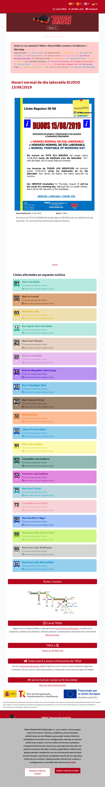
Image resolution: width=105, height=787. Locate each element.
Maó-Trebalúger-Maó (34, 385)
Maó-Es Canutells (32, 355)
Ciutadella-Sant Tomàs (35, 503)
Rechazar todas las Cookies (37, 772)
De (96, 3)
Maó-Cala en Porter (33, 399)
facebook (93, 9)
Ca (80, 3)
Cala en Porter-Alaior (34, 429)
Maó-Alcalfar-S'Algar (33, 517)
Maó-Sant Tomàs (31, 488)
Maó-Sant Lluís (30, 311)
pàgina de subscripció (29, 666)
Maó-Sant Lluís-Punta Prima (38, 532)
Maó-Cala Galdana (32, 444)
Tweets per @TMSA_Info (52, 650)
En (88, 3)
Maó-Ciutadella (30, 281)
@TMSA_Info (77, 9)
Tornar (55, 264)
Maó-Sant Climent (32, 340)
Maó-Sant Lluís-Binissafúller (38, 562)
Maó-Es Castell (30, 296)
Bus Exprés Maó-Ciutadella (37, 326)
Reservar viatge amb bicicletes (52, 685)
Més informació (52, 635)
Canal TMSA (60, 9)
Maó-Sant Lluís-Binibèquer (37, 547)
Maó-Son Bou (29, 414)
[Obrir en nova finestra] (54, 154)
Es (73, 3)
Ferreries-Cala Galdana (35, 473)
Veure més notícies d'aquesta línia (39, 288)
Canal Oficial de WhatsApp (67, 628)
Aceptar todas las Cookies (67, 770)
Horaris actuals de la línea (35, 285)
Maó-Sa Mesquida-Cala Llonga (39, 370)
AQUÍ (73, 762)
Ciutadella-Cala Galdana (35, 458)
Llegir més (31, 49)
